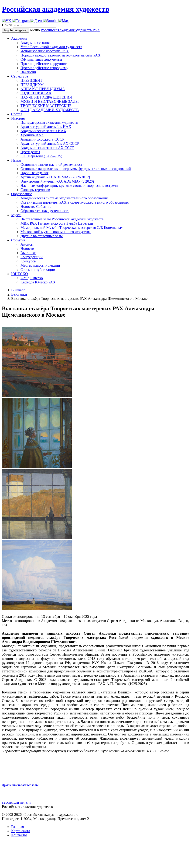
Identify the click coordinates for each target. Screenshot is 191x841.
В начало (18, 290)
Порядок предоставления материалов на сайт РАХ (60, 55)
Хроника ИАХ (32, 135)
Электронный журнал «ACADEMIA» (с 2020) (57, 181)
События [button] (18, 240)
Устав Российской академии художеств (51, 47)
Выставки (28, 253)
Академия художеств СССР (42, 139)
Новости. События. (35, 206)
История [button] (18, 118)
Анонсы (27, 244)
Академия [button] (19, 38)
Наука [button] (16, 160)
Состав (16, 114)
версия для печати (16, 802)
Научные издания (34, 173)
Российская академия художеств (55, 9)
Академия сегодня (35, 43)
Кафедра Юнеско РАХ (38, 282)
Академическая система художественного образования (64, 198)
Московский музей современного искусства (55, 232)
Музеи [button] (16, 215)
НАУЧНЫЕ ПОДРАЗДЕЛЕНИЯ (46, 97)
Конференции (31, 257)
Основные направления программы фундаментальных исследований (75, 169)
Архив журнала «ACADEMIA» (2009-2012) (55, 177)
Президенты (30, 152)
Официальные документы (41, 59)
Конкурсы (28, 261)
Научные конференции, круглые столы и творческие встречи (69, 185)
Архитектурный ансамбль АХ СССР (49, 143)
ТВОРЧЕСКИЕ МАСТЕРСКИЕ (46, 106)
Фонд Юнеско (31, 278)
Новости (27, 249)
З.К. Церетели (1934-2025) (41, 156)
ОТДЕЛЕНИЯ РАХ (35, 93)
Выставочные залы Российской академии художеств (62, 219)
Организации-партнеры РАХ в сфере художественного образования (74, 202)
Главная (17, 827)
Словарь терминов (35, 190)
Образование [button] (21, 194)
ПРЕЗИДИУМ (32, 85)
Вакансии (28, 72)
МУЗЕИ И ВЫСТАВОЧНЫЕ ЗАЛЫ (49, 101)
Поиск (7, 25)
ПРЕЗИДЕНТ (31, 80)
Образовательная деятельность (44, 211)
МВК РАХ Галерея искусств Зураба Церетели (56, 223)
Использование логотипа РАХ (44, 51)
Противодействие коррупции (43, 64)
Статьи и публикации (37, 270)
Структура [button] (19, 76)
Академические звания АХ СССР (47, 148)
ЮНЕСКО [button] (19, 274)
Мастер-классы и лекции (40, 265)
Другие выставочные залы (41, 236)
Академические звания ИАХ (43, 131)
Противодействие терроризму (44, 68)
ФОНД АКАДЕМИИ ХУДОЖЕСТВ (49, 110)
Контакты (19, 835)
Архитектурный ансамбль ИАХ (45, 127)
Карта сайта (20, 831)
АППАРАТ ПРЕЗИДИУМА (42, 89)
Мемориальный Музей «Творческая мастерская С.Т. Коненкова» (71, 228)
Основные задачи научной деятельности (52, 164)
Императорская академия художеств (49, 122)
